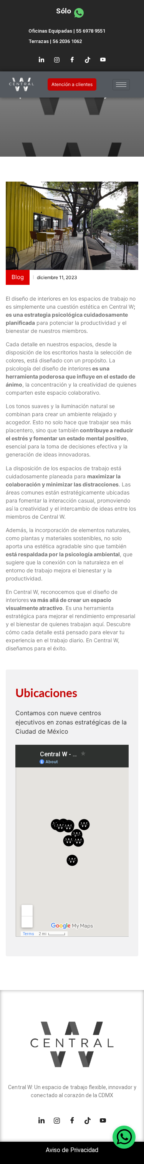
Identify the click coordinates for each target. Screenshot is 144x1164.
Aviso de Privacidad (72, 1150)
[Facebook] (72, 60)
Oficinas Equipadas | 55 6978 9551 (66, 31)
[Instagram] (57, 60)
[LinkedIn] (41, 60)
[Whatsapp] (124, 1137)
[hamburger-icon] (121, 84)
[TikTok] (87, 60)
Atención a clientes (72, 84)
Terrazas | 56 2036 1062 (55, 41)
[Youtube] (103, 60)
